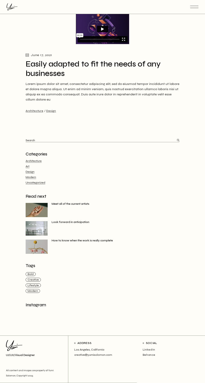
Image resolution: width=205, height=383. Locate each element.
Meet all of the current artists (70, 204)
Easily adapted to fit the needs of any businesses (93, 68)
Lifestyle (33, 285)
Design (51, 110)
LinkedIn (149, 349)
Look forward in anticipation (70, 222)
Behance (149, 355)
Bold (31, 274)
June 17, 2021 (41, 55)
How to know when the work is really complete (82, 240)
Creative (33, 279)
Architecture (34, 110)
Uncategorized (35, 182)
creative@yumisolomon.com (93, 355)
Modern (31, 177)
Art (27, 166)
